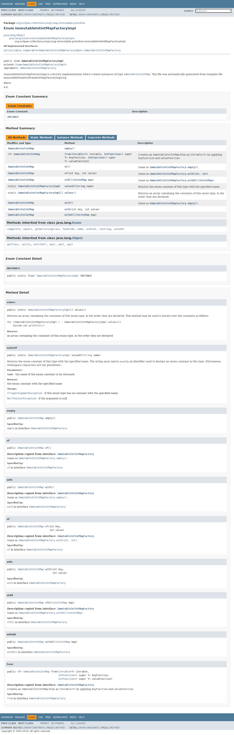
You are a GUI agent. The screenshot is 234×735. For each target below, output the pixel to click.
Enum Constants (34, 14)
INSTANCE (13, 116)
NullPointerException (21, 398)
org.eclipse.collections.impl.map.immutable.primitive (50, 23)
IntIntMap (79, 179)
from (67, 154)
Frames (44, 10)
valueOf (70, 186)
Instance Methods (70, 137)
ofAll (68, 179)
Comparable (30, 50)
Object (77, 238)
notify (26, 244)
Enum (18, 64)
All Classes (78, 10)
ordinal (91, 229)
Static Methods (41, 137)
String (80, 186)
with (67, 202)
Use (40, 4)
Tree (48, 4)
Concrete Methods (101, 137)
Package (20, 4)
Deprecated (60, 4)
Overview (7, 4)
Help (81, 4)
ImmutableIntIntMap (21, 148)
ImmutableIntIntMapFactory (102, 50)
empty (68, 148)
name (80, 229)
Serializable (12, 50)
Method (60, 14)
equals (27, 229)
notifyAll (40, 244)
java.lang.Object (14, 35)
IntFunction (112, 154)
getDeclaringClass (47, 229)
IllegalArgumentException (24, 393)
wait (52, 244)
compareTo (13, 229)
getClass (13, 244)
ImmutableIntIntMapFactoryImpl (52, 38)
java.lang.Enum (19, 38)
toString (105, 229)
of (66, 166)
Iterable (78, 154)
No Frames (57, 10)
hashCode (68, 229)
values (69, 192)
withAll (70, 214)
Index (73, 4)
